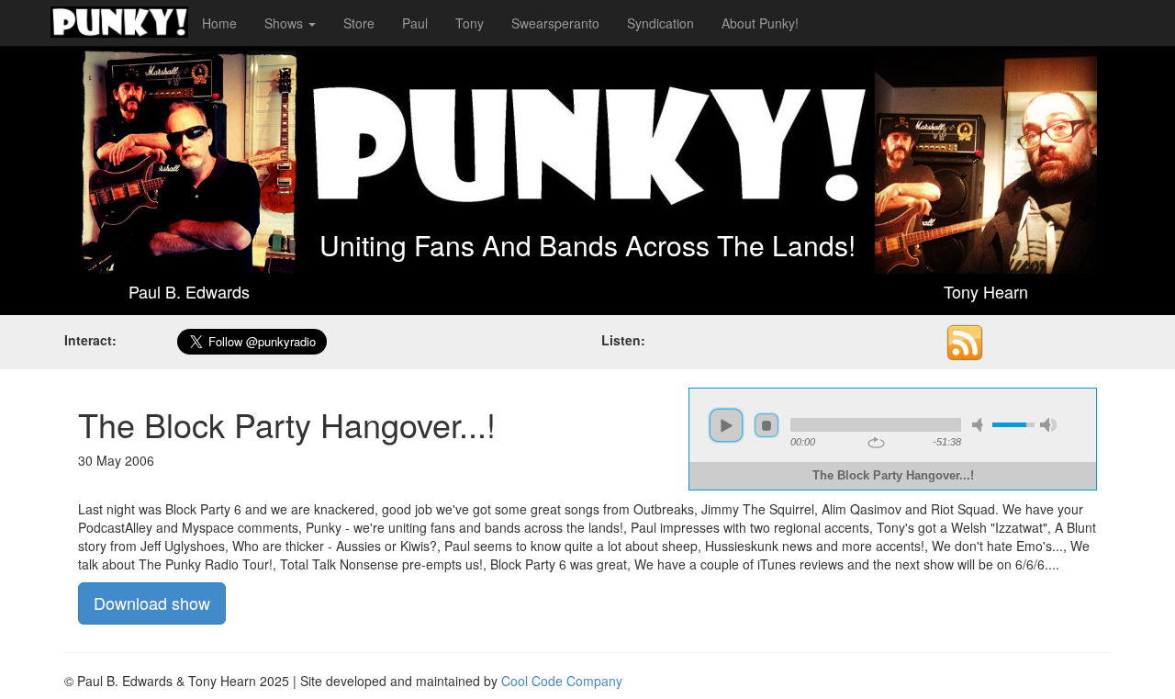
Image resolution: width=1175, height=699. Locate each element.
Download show (152, 602)
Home (219, 23)
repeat (876, 442)
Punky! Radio (119, 23)
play (726, 425)
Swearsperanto (555, 23)
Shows (285, 23)
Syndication (660, 23)
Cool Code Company (561, 680)
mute (980, 425)
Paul (415, 23)
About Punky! (760, 23)
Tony (469, 23)
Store (359, 23)
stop (766, 425)
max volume (1048, 425)
